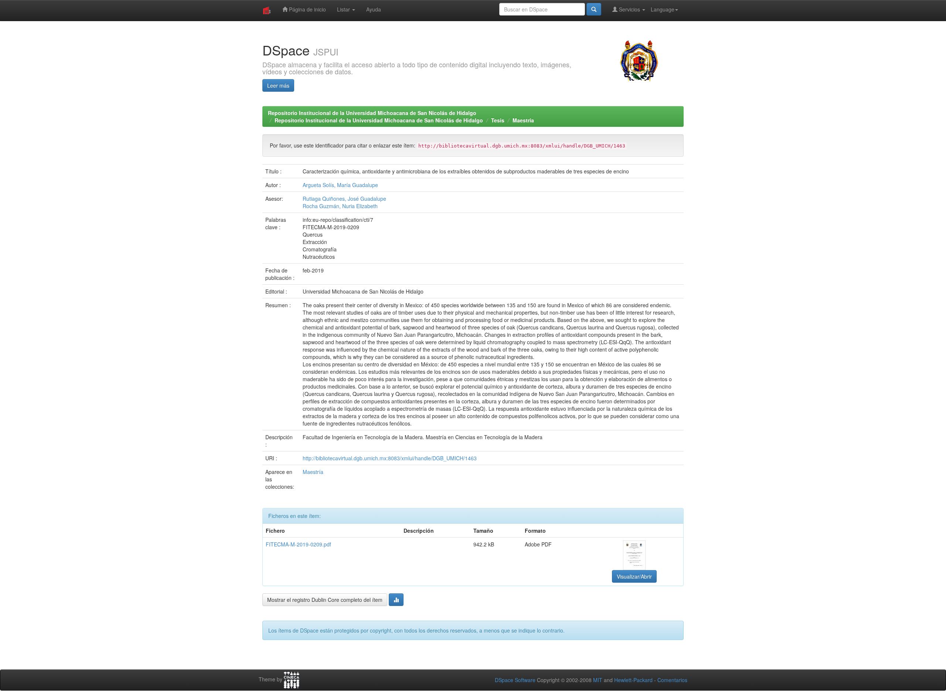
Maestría (523, 120)
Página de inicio (306, 9)
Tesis (497, 120)
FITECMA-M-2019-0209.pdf (298, 544)
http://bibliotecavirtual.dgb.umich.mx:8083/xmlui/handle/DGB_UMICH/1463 (390, 458)
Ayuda (373, 9)
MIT (597, 680)
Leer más (278, 85)
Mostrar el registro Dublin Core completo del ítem (324, 599)
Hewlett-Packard (633, 680)
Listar (344, 9)
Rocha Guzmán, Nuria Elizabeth (340, 206)
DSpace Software (515, 680)
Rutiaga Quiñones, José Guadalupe (344, 198)
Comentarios (672, 680)
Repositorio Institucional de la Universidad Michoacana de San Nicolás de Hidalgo (372, 112)
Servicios (629, 9)
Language (662, 9)
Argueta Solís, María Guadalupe (340, 185)
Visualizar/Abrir (634, 576)
